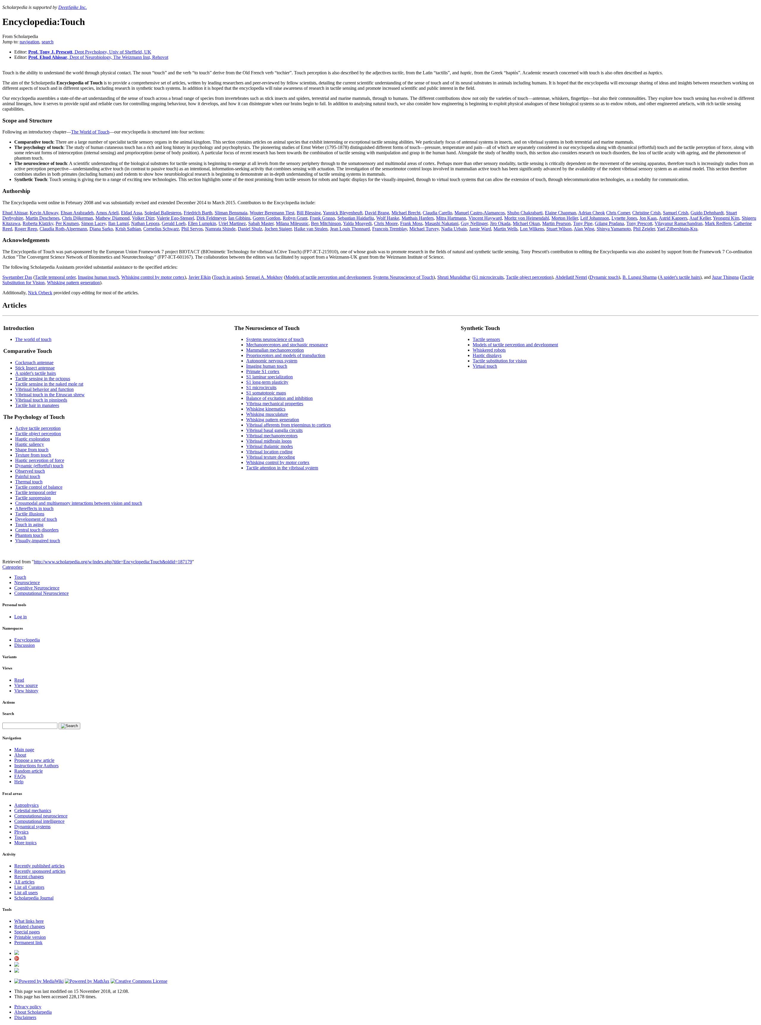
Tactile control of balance (38, 487)
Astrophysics (26, 805)
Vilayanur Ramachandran (678, 223)
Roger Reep (26, 228)
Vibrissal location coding (269, 451)
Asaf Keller (700, 218)
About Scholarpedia (33, 1012)
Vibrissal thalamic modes (269, 446)
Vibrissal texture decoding (270, 457)
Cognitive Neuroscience (36, 587)
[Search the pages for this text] (69, 726)
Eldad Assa (131, 212)
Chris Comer (618, 212)
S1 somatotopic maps (266, 392)
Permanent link (28, 942)
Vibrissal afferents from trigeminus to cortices (288, 424)
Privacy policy (27, 1006)
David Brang (377, 212)
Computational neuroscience (40, 815)
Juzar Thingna (725, 277)
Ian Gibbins (239, 218)
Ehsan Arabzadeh (77, 212)
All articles (24, 881)
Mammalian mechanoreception (275, 350)
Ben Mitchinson (326, 223)
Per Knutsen (67, 223)
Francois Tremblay (389, 228)
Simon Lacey (93, 223)
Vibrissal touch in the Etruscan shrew (50, 394)
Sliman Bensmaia (231, 212)
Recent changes (29, 876)
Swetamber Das (17, 277)
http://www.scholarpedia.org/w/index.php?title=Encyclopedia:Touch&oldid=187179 (113, 561)
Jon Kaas (648, 218)
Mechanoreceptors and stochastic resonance (287, 344)
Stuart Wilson (559, 228)
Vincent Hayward (485, 218)
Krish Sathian (128, 228)
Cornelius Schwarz (161, 228)
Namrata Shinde (220, 228)
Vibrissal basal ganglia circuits (274, 430)
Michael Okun (526, 223)
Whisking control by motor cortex (153, 277)
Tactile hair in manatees (37, 405)
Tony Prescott (639, 223)
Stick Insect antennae (35, 367)
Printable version (30, 937)
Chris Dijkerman (77, 218)
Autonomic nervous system (271, 360)
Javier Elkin (199, 277)
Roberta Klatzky (38, 223)
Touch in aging (227, 277)
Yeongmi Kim (726, 218)
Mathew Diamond (112, 218)
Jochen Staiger (278, 228)
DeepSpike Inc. (72, 7)
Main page (24, 749)
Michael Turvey (424, 228)
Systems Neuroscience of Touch (403, 277)
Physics (21, 831)
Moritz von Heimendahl (526, 218)
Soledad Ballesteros (162, 212)
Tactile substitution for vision (500, 360)
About (20, 754)
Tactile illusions (29, 513)
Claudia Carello (437, 212)
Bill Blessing (309, 212)
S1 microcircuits (488, 277)
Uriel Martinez (232, 223)
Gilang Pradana (609, 223)
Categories (12, 567)
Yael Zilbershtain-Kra (677, 228)
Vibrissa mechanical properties (274, 403)
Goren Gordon (266, 218)
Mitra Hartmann (451, 218)
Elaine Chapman (560, 212)
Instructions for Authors (36, 765)
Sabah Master (260, 223)
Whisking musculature (267, 414)
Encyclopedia (27, 639)
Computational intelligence (39, 821)
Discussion (24, 645)
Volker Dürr (143, 218)
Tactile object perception (529, 277)
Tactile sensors (486, 339)
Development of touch (36, 519)
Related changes (29, 926)
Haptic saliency (29, 444)
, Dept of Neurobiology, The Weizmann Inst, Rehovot (98, 57)
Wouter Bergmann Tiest (272, 212)
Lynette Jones (624, 218)
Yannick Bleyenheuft (342, 212)
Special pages (27, 931)
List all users (26, 892)
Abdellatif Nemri (571, 277)
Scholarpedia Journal (34, 897)
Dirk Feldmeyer (211, 218)
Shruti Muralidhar (454, 277)
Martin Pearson (556, 223)
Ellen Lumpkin (202, 223)
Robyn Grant (295, 218)
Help (18, 781)
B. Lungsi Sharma (639, 277)
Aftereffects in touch (34, 508)
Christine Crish (646, 212)
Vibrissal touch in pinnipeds (41, 400)
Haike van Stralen (311, 228)
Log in (20, 616)
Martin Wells (505, 228)
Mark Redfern (718, 223)
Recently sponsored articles (39, 871)
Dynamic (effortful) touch (39, 465)
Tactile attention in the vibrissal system (282, 467)
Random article (28, 771)
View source (26, 685)
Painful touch (27, 476)
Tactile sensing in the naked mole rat (49, 383)
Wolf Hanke (387, 218)
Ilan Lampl (118, 223)
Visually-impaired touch (37, 540)
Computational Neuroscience (41, 593)
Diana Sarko (101, 228)
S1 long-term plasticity (267, 382)
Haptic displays (487, 355)
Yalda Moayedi (357, 223)
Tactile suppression (33, 497)
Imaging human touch (98, 277)
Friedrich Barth (198, 212)
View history (26, 690)
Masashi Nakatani (441, 223)
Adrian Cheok (591, 212)
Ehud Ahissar (14, 212)
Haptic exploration (32, 438)
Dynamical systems (32, 826)
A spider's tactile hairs (679, 277)
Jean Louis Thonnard (350, 228)
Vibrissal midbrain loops (269, 441)
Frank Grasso (322, 218)
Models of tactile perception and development (328, 277)
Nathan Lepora (145, 223)
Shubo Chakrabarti (525, 212)
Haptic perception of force (39, 460)
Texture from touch (33, 455)
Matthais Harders (418, 218)
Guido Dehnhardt (707, 212)
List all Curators (29, 887)
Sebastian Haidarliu (355, 218)
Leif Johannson (594, 218)
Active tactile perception (38, 428)
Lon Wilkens (532, 228)
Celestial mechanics (32, 810)
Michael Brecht (405, 212)
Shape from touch (31, 449)
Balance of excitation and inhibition (279, 398)
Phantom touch (29, 535)
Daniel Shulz (250, 228)
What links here (29, 921)
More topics (25, 842)
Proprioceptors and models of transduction (285, 355)
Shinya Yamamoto (614, 228)
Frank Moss (411, 223)
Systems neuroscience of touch (275, 339)
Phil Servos (192, 228)
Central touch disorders (37, 529)
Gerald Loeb (173, 223)
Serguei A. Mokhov (264, 277)
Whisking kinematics (265, 408)
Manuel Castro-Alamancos (480, 212)
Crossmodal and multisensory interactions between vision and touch (78, 503)
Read (19, 680)
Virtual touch (485, 366)
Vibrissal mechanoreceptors (272, 435)
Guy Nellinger (474, 223)
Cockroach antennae (34, 362)
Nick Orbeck (40, 292)
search (48, 41)
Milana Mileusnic (292, 223)
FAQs (20, 776)
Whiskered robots (489, 350)
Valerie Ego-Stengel (175, 218)
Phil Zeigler (644, 228)
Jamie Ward (480, 228)
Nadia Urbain (454, 228)
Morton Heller (564, 218)
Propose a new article (34, 760)
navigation (29, 41)
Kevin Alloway (44, 212)
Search (8, 713)
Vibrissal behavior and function (44, 389)
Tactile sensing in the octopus (42, 378)
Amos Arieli (107, 212)
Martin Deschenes (42, 218)
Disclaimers (25, 1017)
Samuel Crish (675, 212)
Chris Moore (386, 223)
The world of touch (33, 339)
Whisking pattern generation (73, 282)
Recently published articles (39, 865)
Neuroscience (27, 582)
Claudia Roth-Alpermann (63, 228)
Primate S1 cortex (262, 371)
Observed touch (30, 471)
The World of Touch (90, 131)
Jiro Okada (500, 223)
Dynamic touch (604, 277)
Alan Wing (584, 228)
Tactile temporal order (55, 277)
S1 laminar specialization (269, 376)
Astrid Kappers (673, 218)
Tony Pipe (582, 223)
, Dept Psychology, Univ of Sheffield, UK (89, 51)
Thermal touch (29, 481)
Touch (20, 577)
